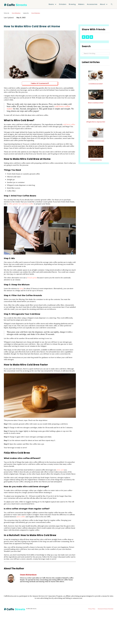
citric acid (60, 470)
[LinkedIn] (87, 37)
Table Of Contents (39, 83)
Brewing (72, 4)
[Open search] (111, 4)
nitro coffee (21, 517)
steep (21, 288)
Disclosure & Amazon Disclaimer (105, 608)
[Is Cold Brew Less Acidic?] (95, 75)
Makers (81, 4)
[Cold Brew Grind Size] (95, 151)
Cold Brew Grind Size (96, 160)
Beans (51, 4)
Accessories (92, 4)
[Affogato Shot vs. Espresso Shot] (95, 113)
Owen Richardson (16, 13)
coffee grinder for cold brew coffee (20, 204)
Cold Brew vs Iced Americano (95, 141)
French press (32, 278)
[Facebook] (83, 37)
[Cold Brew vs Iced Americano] (95, 132)
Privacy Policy (91, 608)
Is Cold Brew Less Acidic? (96, 83)
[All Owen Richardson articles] (11, 578)
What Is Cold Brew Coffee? (95, 103)
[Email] (91, 37)
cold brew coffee (69, 124)
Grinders (62, 4)
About (102, 4)
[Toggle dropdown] (55, 4)
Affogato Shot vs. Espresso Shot (95, 122)
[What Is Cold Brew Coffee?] (95, 94)
